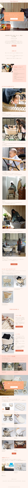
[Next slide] (16, 31)
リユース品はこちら (19, 326)
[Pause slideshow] (18, 31)
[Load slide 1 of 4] (11, 31)
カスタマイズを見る (14, 18)
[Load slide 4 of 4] (14, 31)
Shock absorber (3, 471)
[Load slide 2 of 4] (12, 31)
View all (14, 453)
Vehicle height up (16, 471)
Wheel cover (3, 423)
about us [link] (14, 45)
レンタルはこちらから (19, 350)
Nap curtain (15, 437)
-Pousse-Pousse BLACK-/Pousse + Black (18, 288)
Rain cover (3, 437)
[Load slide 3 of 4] (13, 31)
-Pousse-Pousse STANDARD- (5, 288)
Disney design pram (4, 371)
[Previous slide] (9, 31)
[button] (2, 1)
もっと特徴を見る (14, 264)
